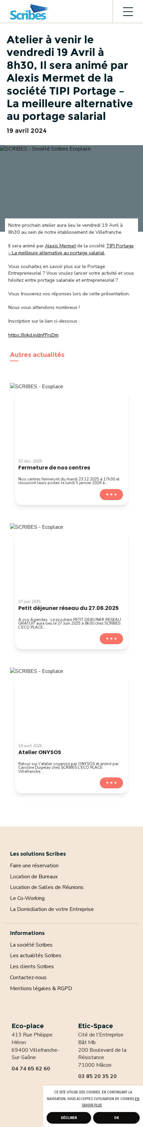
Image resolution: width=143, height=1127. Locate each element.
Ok (116, 1117)
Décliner (69, 1117)
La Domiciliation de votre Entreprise (52, 909)
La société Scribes (31, 945)
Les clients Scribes (32, 966)
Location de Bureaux (34, 876)
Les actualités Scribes (36, 955)
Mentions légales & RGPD (41, 988)
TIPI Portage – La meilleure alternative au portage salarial (71, 249)
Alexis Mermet (60, 245)
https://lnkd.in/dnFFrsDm (33, 335)
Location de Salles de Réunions (46, 887)
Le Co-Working (27, 898)
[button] (103, 1105)
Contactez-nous (28, 977)
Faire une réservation (34, 865)
